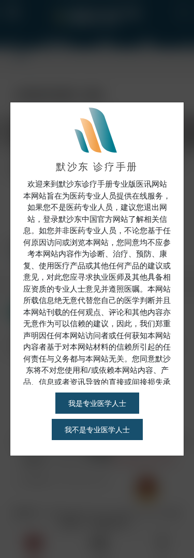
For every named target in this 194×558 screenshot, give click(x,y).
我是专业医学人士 (97, 403)
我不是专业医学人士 (97, 429)
